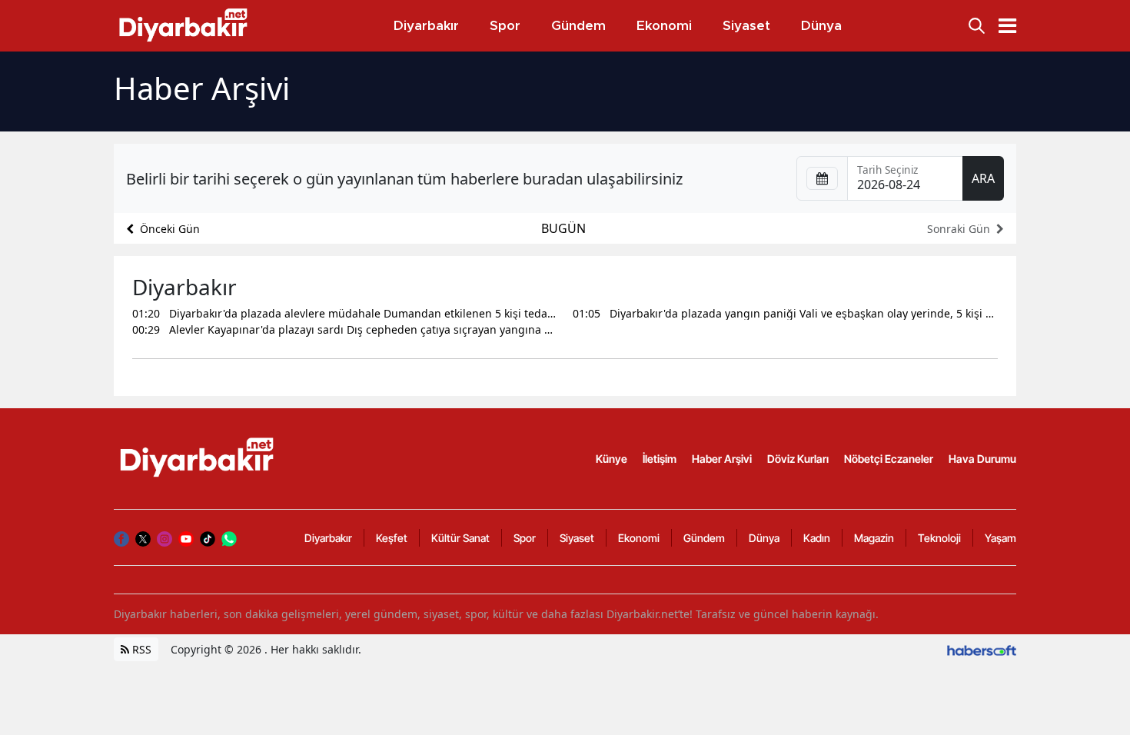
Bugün (563, 228)
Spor (524, 537)
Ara (983, 178)
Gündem (704, 537)
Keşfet (391, 537)
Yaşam (1000, 537)
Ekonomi (639, 537)
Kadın (816, 537)
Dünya (764, 537)
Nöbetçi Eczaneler (888, 458)
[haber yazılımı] (981, 649)
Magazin (874, 537)
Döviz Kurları (798, 458)
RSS (140, 649)
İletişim (659, 458)
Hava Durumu (982, 458)
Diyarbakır (328, 537)
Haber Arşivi (722, 458)
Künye (611, 458)
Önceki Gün (170, 228)
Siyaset (577, 537)
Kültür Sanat (460, 537)
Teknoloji (939, 537)
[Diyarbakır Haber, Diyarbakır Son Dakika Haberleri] (198, 457)
